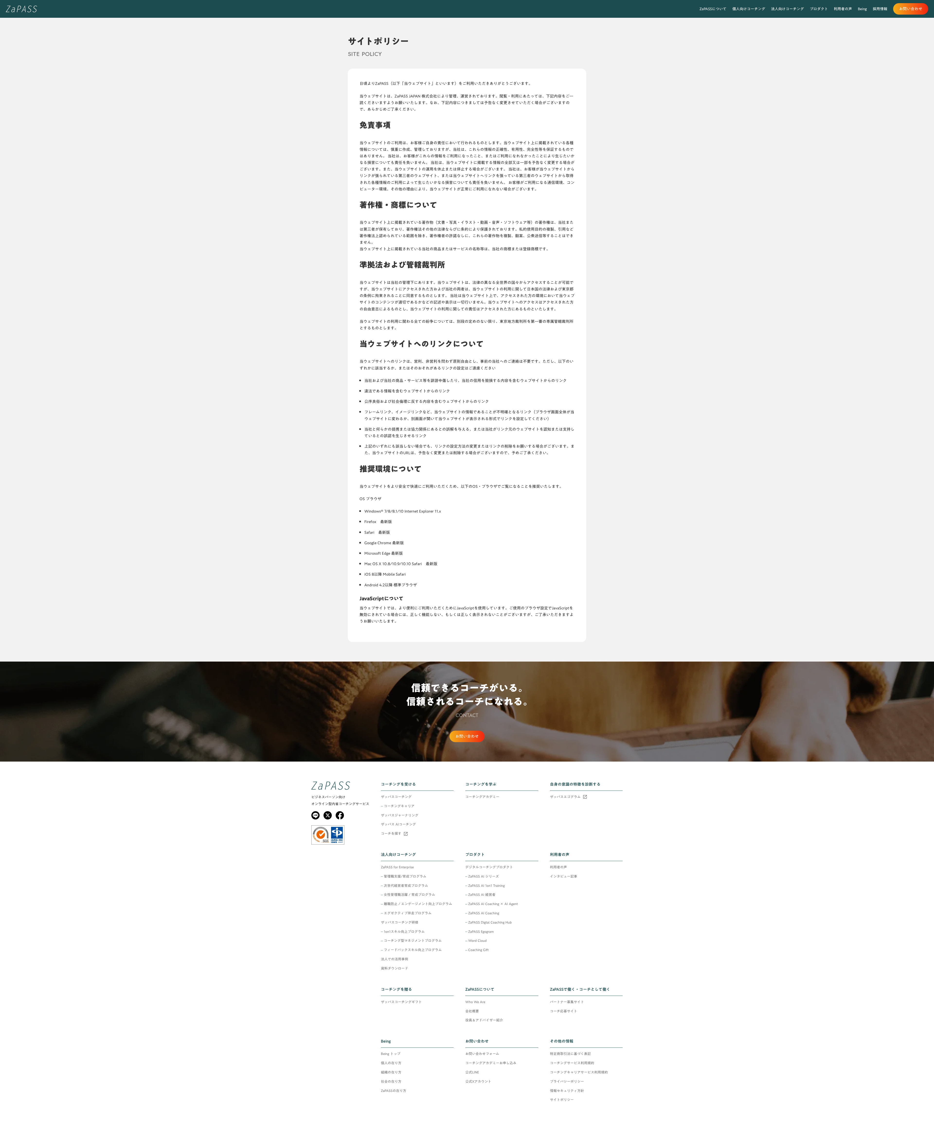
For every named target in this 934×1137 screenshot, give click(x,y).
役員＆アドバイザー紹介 (484, 1020)
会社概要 (472, 1011)
